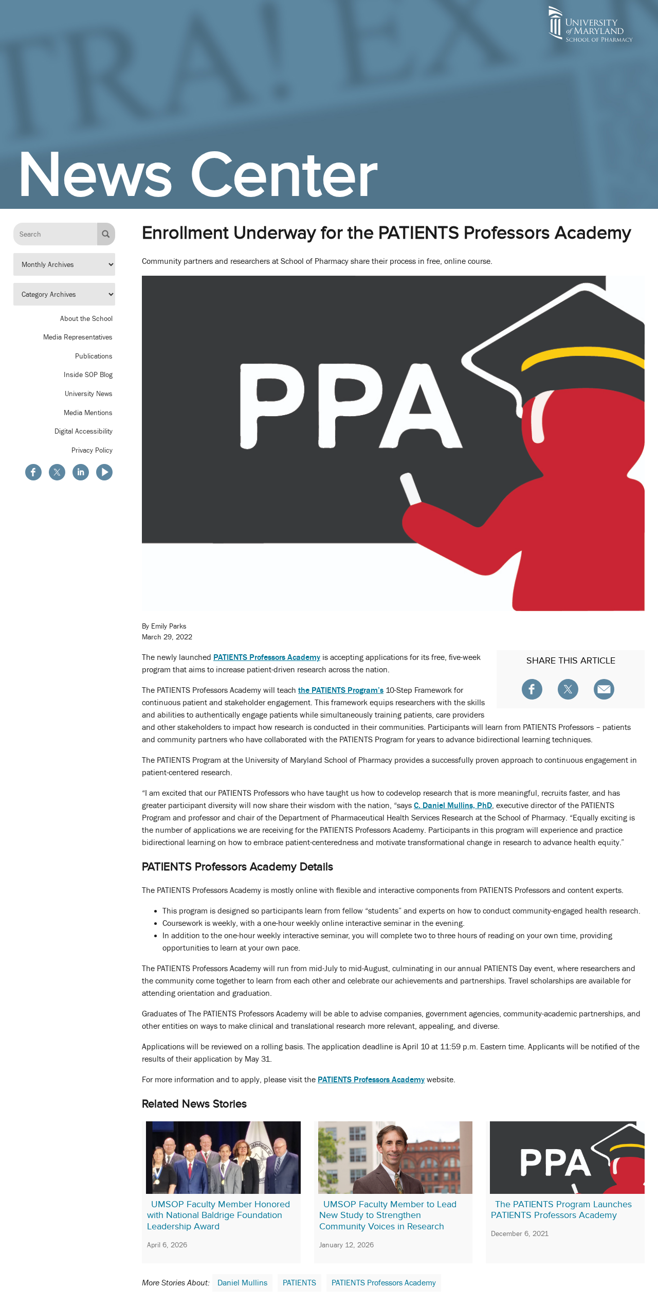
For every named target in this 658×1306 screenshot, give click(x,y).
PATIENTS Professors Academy (384, 1282)
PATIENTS (299, 1282)
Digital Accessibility (83, 431)
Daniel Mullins (242, 1282)
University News (89, 393)
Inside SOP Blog (88, 375)
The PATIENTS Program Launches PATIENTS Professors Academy (561, 1210)
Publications (94, 356)
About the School (86, 318)
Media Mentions (88, 412)
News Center (197, 174)
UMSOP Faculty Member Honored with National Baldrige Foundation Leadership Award (218, 1215)
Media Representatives (78, 337)
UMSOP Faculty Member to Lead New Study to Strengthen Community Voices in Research (387, 1215)
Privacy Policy (92, 450)
